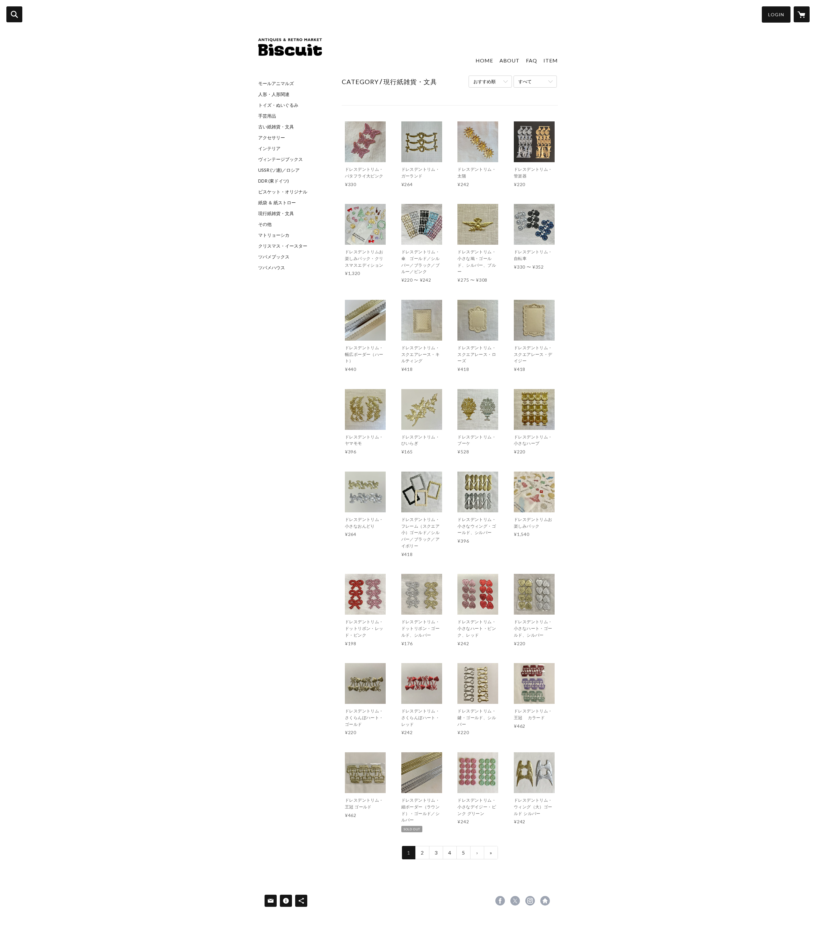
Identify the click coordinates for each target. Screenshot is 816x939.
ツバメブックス (273, 257)
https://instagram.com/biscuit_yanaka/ (530, 901)
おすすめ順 (484, 81)
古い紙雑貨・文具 (276, 127)
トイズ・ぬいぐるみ (278, 105)
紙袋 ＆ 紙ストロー (277, 202)
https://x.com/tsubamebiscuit (515, 901)
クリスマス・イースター (282, 246)
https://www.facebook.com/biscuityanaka (500, 901)
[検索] (14, 14)
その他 (265, 224)
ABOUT (509, 60)
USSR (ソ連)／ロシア (279, 170)
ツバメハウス (271, 267)
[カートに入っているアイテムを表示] (802, 14)
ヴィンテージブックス (280, 159)
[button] (776, 14)
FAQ (531, 60)
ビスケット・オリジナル (282, 192)
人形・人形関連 (273, 94)
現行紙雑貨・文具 (276, 213)
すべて (525, 81)
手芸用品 (267, 116)
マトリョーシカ (273, 235)
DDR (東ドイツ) (273, 181)
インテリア (269, 148)
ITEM (550, 60)
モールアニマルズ (276, 83)
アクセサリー (271, 137)
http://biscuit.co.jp (545, 901)
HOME (484, 60)
